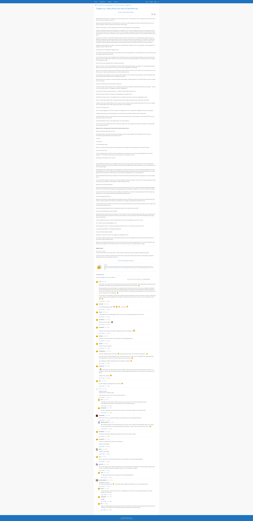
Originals (109, 1)
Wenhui (105, 265)
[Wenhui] (99, 269)
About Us (116, 1)
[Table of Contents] (152, 14)
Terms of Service (129, 518)
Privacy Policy (122, 518)
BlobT (96, 1)
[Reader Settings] (155, 14)
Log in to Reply (102, 301)
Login (146, 1)
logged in (104, 277)
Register (151, 1)
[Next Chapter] (130, 12)
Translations (102, 1)
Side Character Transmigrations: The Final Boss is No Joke (111, 5)
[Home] (95, 5)
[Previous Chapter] (122, 12)
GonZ (100, 388)
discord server (147, 279)
